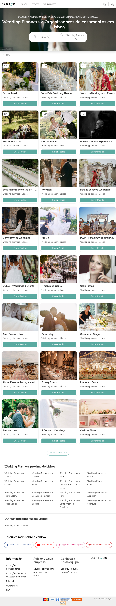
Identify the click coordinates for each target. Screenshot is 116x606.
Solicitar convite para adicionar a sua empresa (44, 572)
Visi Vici (45, 237)
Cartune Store (88, 430)
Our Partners (12, 586)
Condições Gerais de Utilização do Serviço (16, 575)
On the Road (10, 93)
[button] (23, 4)
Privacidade (11, 581)
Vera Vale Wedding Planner (56, 93)
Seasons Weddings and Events (97, 93)
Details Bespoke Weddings (95, 189)
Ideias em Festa (89, 382)
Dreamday (47, 334)
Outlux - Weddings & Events (18, 285)
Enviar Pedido (20, 103)
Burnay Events (49, 382)
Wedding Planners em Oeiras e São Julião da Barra (70, 484)
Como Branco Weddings (16, 237)
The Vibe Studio (12, 141)
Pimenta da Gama (51, 285)
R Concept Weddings (53, 430)
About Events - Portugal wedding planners (27, 382)
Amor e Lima (10, 430)
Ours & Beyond (49, 141)
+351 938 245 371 (69, 572)
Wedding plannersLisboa (16, 525)
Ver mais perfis (56, 453)
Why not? (46, 189)
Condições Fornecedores (13, 567)
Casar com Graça (90, 334)
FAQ (8, 590)
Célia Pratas (87, 285)
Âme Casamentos (13, 334)
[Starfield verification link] (64, 599)
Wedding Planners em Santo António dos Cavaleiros (70, 503)
